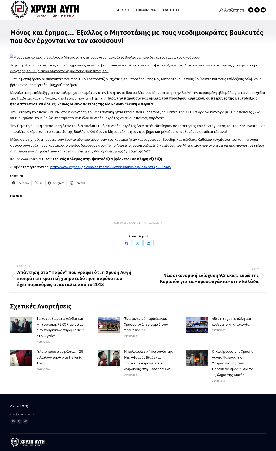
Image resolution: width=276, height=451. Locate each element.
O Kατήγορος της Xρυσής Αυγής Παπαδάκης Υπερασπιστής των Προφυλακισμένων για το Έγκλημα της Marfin (232, 363)
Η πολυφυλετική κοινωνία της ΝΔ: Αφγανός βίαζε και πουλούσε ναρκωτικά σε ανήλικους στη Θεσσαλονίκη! (148, 360)
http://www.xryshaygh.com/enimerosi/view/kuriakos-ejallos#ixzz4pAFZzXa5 (110, 167)
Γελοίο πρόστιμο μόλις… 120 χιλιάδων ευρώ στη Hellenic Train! (59, 357)
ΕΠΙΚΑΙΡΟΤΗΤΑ (135, 222)
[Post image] (21, 325)
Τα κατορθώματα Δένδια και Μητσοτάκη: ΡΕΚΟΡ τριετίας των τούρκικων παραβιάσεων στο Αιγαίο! (60, 327)
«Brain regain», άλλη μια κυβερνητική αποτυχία (231, 321)
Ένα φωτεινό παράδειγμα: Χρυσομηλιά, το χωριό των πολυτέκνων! (146, 324)
